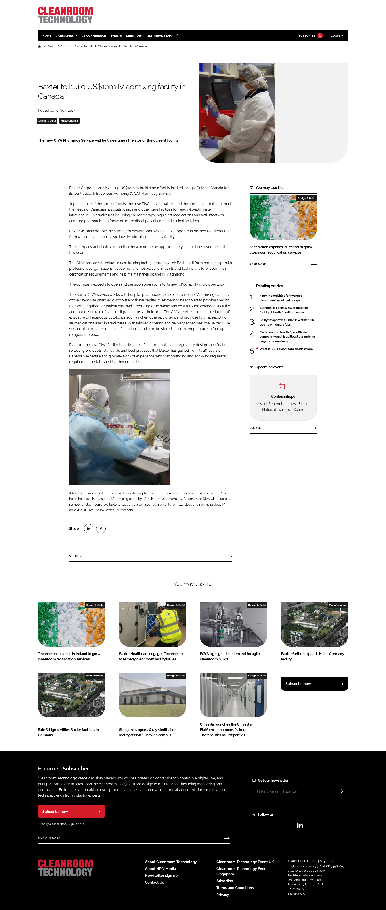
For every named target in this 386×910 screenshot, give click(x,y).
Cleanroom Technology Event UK (245, 862)
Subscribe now (298, 684)
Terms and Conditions (235, 888)
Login (335, 35)
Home (46, 35)
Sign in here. (76, 824)
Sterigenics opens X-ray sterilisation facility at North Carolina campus (284, 310)
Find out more (49, 838)
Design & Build (47, 120)
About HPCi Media (160, 869)
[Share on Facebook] (101, 528)
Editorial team (159, 35)
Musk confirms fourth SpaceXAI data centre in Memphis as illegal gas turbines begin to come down (287, 337)
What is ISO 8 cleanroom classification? (286, 349)
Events (116, 35)
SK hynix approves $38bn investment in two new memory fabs (287, 322)
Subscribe (307, 35)
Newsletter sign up (161, 875)
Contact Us (154, 882)
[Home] (40, 46)
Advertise (224, 881)
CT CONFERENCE (94, 35)
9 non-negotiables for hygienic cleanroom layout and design (281, 298)
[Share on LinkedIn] (88, 528)
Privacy (222, 895)
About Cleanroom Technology (171, 862)
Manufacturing (69, 120)
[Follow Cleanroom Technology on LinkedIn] (300, 827)
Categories (65, 35)
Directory (134, 35)
